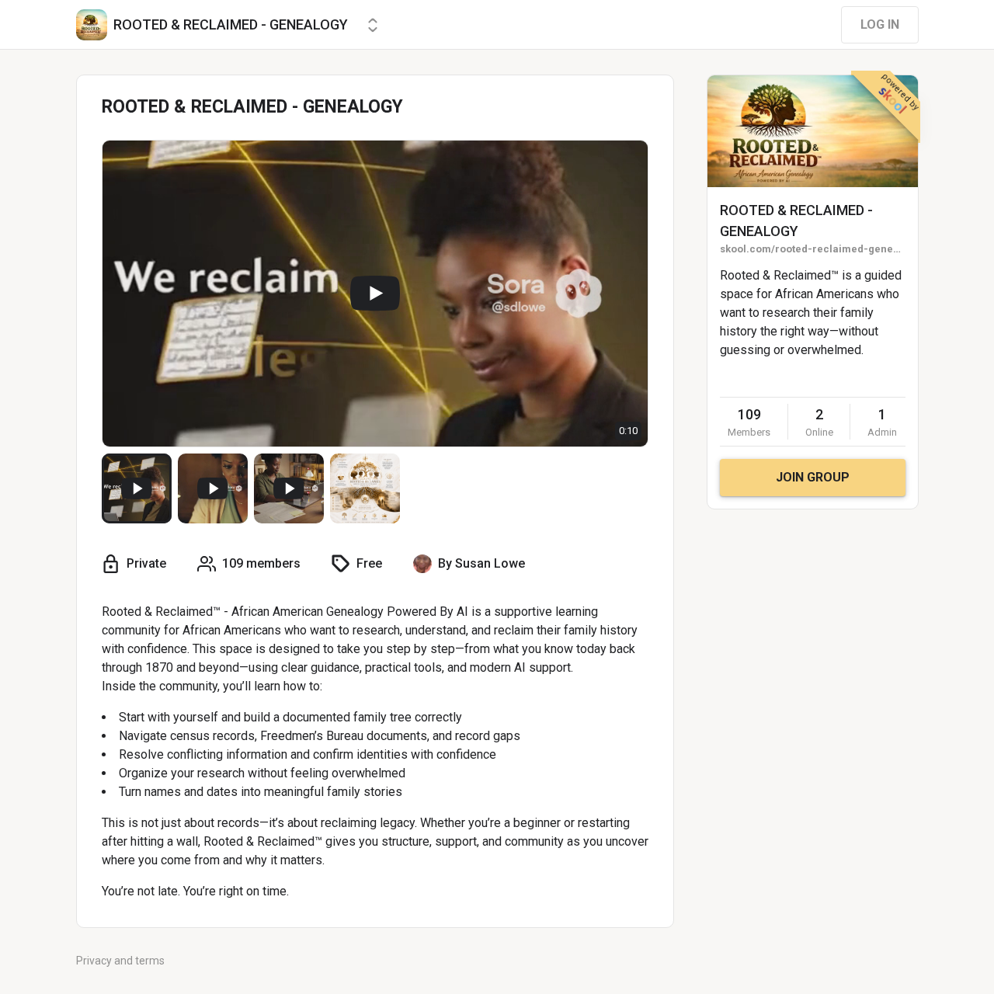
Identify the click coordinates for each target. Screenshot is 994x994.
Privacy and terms (120, 960)
